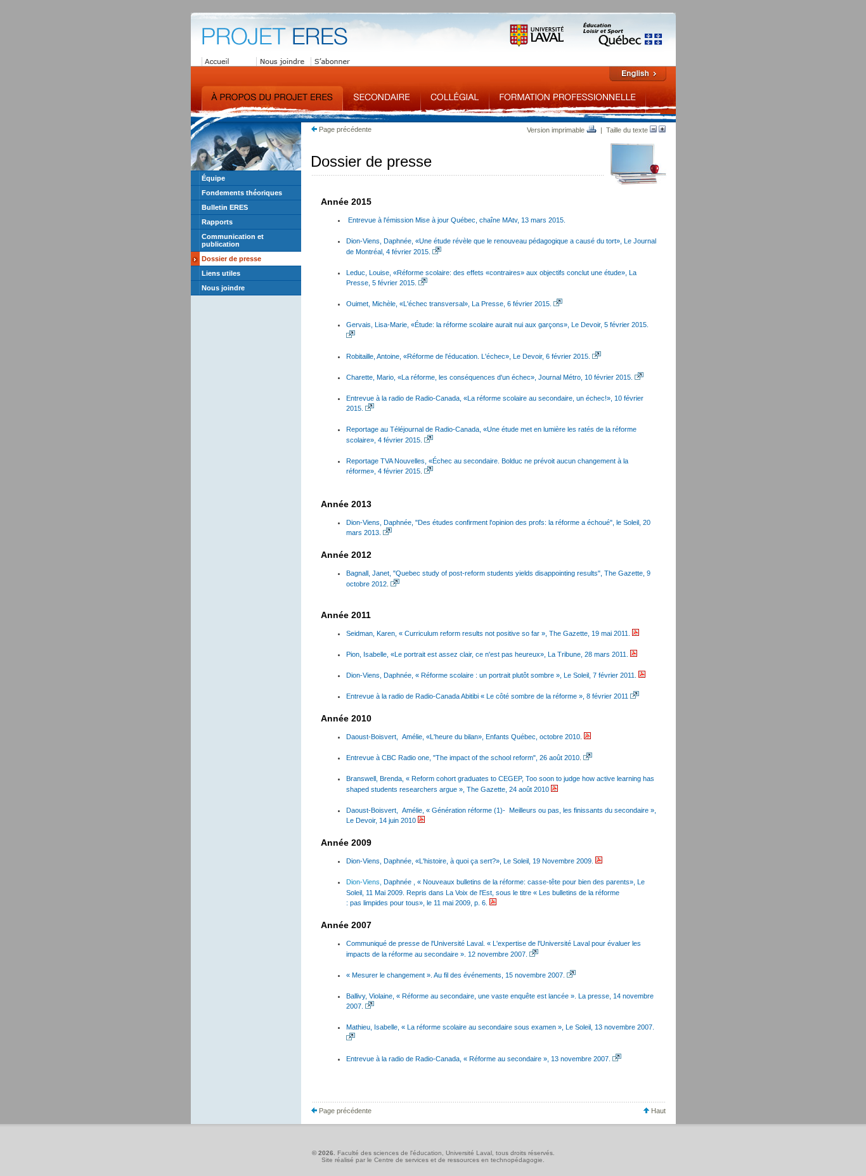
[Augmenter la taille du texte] (662, 130)
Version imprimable (556, 130)
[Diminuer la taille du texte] (653, 130)
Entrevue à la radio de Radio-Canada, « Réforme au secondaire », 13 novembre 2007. (478, 1059)
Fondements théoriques (242, 193)
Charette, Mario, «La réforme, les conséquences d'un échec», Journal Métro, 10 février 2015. (489, 377)
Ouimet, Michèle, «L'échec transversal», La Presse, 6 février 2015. (449, 303)
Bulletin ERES (225, 207)
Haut (657, 1111)
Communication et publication (233, 240)
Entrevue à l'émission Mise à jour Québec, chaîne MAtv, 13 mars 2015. (456, 220)
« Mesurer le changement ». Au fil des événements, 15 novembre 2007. (455, 975)
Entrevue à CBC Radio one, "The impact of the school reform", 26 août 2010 (462, 757)
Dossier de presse (231, 258)
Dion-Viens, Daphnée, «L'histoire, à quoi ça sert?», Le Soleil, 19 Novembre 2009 (468, 861)
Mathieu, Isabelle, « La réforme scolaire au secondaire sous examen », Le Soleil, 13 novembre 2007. (500, 1027)
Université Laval (469, 1152)
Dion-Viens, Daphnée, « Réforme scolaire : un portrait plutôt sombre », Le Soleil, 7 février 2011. (491, 675)
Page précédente (344, 129)
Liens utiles (221, 273)
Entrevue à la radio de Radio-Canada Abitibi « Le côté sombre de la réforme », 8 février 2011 (487, 696)
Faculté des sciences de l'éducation (389, 1152)
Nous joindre (223, 288)
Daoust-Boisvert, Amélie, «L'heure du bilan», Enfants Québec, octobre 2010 (463, 736)
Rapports (217, 222)
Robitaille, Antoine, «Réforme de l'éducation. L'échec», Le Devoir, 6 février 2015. (468, 356)
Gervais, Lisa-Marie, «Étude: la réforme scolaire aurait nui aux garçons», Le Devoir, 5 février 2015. (497, 324)
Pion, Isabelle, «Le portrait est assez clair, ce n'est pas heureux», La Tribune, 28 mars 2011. (487, 654)
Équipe (213, 178)
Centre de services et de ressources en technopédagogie (458, 1159)
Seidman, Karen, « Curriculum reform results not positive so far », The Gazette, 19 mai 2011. (488, 633)
